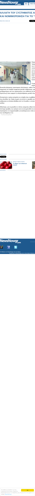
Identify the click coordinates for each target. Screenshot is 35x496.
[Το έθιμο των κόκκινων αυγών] (6, 168)
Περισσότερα (8, 494)
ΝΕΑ (26, 3)
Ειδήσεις (3, 251)
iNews (19, 251)
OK (27, 490)
